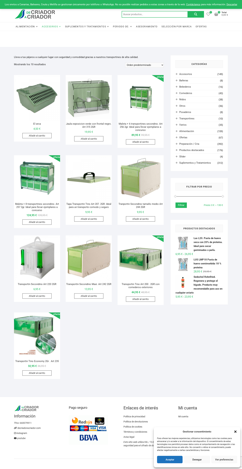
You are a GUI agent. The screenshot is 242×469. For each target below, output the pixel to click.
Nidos (182, 99)
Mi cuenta (183, 416)
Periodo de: (121, 26)
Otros (182, 105)
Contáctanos (193, 4)
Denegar (197, 459)
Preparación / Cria (189, 143)
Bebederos (185, 86)
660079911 (26, 423)
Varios (183, 124)
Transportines (186, 118)
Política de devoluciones (135, 421)
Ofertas (201, 26)
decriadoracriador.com (29, 428)
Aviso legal (128, 437)
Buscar (196, 14)
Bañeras (183, 80)
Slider (182, 156)
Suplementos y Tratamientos (85, 26)
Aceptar (170, 459)
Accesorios (50, 26)
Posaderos (185, 112)
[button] (235, 431)
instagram (21, 433)
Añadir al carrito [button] (37, 135)
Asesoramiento (147, 26)
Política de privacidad (134, 416)
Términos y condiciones (135, 431)
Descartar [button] (232, 4)
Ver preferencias (224, 459)
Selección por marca (176, 26)
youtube (21, 438)
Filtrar (181, 205)
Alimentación (25, 26)
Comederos (185, 93)
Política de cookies (132, 426)
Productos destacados (191, 150)
